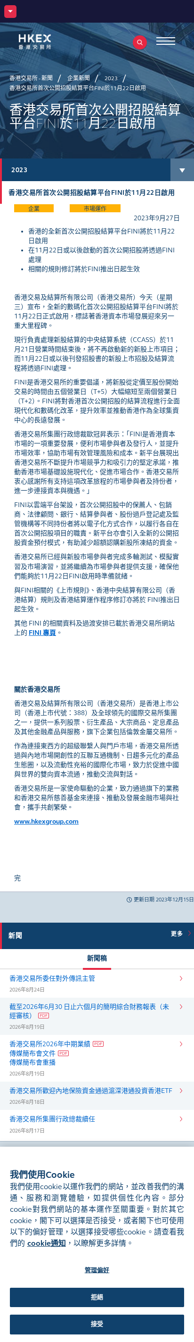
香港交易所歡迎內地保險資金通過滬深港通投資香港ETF (90, 1091)
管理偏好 (97, 1270)
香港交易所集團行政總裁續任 (52, 1119)
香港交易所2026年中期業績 (49, 1044)
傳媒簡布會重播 (32, 1063)
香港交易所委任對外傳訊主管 (52, 979)
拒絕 (97, 1297)
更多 (178, 934)
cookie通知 (46, 1243)
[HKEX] (49, 41)
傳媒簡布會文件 (32, 1054)
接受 (97, 1324)
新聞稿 (97, 958)
